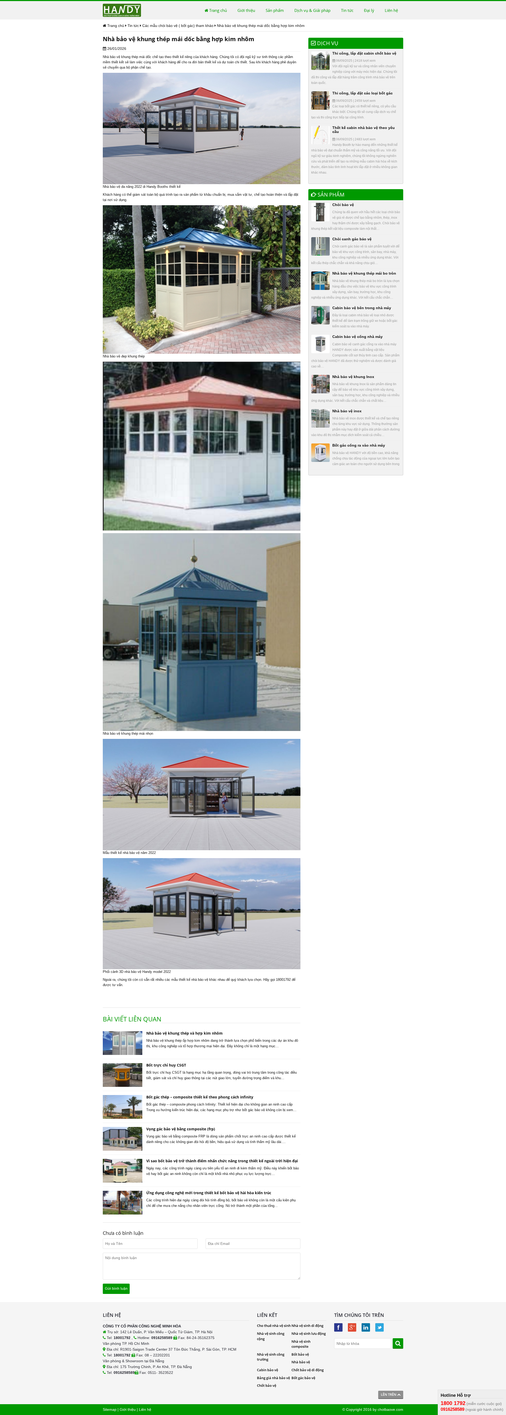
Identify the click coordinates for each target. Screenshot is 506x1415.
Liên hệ (391, 10)
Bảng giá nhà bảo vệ (273, 1377)
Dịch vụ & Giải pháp (312, 10)
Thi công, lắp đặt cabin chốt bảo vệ (364, 53)
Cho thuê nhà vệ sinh (274, 1325)
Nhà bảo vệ (111, 57)
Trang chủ (217, 10)
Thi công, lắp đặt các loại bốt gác (362, 93)
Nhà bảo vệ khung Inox (353, 377)
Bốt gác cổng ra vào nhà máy (358, 445)
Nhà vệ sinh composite (300, 1344)
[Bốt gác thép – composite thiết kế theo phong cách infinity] (122, 1107)
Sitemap (109, 1409)
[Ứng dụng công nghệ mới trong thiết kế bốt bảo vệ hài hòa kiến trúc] (122, 1203)
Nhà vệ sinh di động (307, 1325)
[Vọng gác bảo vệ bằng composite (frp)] (122, 1139)
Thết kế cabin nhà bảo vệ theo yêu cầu (363, 130)
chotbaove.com (390, 1409)
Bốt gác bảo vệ (303, 1377)
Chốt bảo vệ (266, 1385)
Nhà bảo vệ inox (347, 411)
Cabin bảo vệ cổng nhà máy (357, 336)
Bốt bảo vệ (300, 1354)
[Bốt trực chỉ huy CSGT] (122, 1075)
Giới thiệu (246, 10)
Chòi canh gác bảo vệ (352, 239)
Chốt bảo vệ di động (307, 1370)
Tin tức (347, 10)
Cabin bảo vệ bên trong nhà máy (361, 308)
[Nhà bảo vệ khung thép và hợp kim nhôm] (122, 1043)
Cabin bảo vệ (267, 1370)
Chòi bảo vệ (343, 205)
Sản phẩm (275, 10)
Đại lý (369, 10)
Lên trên (389, 1394)
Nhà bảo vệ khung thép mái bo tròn (364, 273)
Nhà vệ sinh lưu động (308, 1333)
